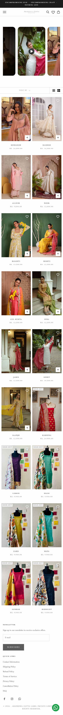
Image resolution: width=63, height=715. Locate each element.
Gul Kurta (16, 319)
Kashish (47, 145)
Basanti (16, 261)
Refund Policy (8, 672)
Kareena (46, 435)
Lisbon (16, 493)
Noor (47, 203)
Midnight (47, 609)
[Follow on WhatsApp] (19, 698)
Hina (46, 319)
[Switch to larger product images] (53, 90)
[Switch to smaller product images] (58, 90)
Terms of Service (10, 676)
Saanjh (16, 435)
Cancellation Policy (10, 686)
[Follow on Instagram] (12, 698)
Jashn (16, 377)
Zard (16, 551)
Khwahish (16, 145)
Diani (47, 493)
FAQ (5, 691)
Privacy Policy (8, 681)
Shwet (47, 377)
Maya (47, 551)
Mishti (46, 261)
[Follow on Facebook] (4, 698)
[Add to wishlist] (27, 101)
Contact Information (11, 662)
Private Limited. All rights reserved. (41, 707)
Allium (16, 203)
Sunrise (16, 609)
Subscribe (13, 647)
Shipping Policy (9, 667)
